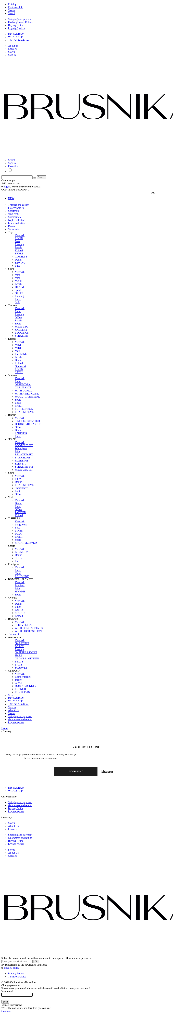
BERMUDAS (22, 551)
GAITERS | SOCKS (26, 652)
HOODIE (20, 591)
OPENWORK (23, 384)
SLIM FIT (20, 463)
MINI (18, 344)
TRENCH (20, 689)
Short (18, 573)
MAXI (18, 280)
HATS (18, 655)
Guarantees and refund (20, 719)
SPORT (19, 253)
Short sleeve (21, 488)
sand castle (14, 213)
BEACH (19, 646)
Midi (17, 277)
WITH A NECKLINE (27, 393)
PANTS (19, 609)
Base (17, 241)
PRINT (19, 405)
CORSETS (21, 256)
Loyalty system (16, 722)
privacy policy (11, 967)
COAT (18, 682)
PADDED (20, 512)
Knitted (19, 250)
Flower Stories (16, 207)
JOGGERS (21, 329)
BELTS (19, 661)
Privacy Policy (16, 973)
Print (17, 451)
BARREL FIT (22, 457)
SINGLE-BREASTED (27, 421)
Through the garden (18, 204)
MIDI (18, 347)
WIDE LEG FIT (24, 469)
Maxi (17, 351)
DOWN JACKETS (25, 685)
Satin (17, 302)
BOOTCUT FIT (24, 445)
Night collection (16, 220)
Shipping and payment (20, 19)
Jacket (18, 679)
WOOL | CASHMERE (27, 396)
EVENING (21, 354)
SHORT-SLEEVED (26, 542)
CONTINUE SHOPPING (15, 189)
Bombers (19, 585)
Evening (19, 244)
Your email (7, 991)
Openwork (20, 366)
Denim (11, 226)
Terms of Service (17, 976)
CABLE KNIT (23, 387)
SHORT (19, 558)
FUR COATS (22, 692)
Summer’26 (14, 217)
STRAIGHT (22, 335)
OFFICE (19, 293)
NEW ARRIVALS (76, 771)
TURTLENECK (24, 408)
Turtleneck (13, 634)
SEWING (20, 262)
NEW (11, 198)
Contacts (12, 48)
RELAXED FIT (24, 454)
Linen (18, 299)
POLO (18, 533)
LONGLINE (22, 576)
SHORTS (20, 612)
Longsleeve (21, 524)
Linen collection (16, 223)
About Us (13, 710)
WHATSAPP (15, 37)
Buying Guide (15, 25)
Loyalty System (16, 28)
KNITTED (21, 433)
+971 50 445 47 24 (18, 40)
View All (19, 235)
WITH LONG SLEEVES (29, 628)
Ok (36, 961)
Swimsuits (13, 229)
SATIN (19, 372)
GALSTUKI (22, 643)
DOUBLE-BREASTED (28, 424)
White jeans (21, 448)
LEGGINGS (22, 332)
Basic (18, 402)
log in (7, 186)
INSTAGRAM (16, 33)
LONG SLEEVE (24, 411)
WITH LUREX (23, 390)
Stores (11, 51)
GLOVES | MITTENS (27, 658)
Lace (17, 265)
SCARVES (21, 667)
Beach (18, 247)
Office (18, 317)
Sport (18, 290)
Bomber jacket (22, 676)
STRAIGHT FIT (24, 466)
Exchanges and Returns (20, 22)
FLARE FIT (21, 460)
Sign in (12, 54)
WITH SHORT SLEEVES (29, 631)
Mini (17, 274)
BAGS (18, 664)
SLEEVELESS (23, 625)
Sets (10, 695)
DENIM (19, 287)
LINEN (19, 238)
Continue (6, 1011)
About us (13, 45)
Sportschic (13, 210)
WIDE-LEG (21, 326)
